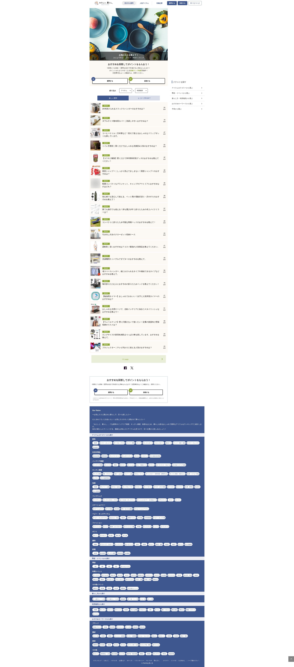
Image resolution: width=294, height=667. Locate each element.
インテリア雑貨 (98, 465)
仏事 (116, 588)
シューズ (156, 526)
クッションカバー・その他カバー (146, 500)
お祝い (111, 535)
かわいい (96, 654)
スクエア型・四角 (146, 645)
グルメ (151, 544)
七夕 (127, 575)
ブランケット (162, 500)
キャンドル (108, 465)
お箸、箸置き (189, 487)
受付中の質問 (128, 3)
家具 (96, 443)
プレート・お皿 (104, 487)
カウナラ (166, 660)
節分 (103, 579)
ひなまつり (110, 579)
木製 (103, 636)
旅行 (174, 544)
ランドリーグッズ (115, 456)
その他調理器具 (105, 478)
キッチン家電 (112, 553)
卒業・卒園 (148, 579)
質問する (172, 3)
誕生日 (96, 588)
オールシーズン (125, 566)
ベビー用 (143, 599)
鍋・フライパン (108, 474)
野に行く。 (157, 660)
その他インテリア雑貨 (179, 465)
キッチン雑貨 (97, 474)
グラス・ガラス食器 (160, 487)
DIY (138, 544)
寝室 (96, 610)
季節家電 (120, 553)
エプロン (96, 478)
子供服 (140, 518)
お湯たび (122, 660)
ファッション (97, 526)
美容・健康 (159, 544)
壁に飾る (174, 610)
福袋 (196, 575)
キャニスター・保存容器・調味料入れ (157, 474)
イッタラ (128, 627)
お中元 (134, 575)
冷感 (176, 636)
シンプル (122, 654)
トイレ (158, 610)
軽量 (109, 645)
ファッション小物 (129, 526)
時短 (164, 654)
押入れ (182, 610)
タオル (137, 456)
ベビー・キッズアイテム (100, 518)
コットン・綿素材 (120, 636)
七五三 (157, 575)
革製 (169, 636)
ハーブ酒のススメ (193, 660)
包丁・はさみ (118, 474)
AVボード (168, 443)
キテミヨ (129, 660)
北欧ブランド (97, 627)
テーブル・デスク (119, 443)
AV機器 (128, 553)
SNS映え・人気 (105, 654)
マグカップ (139, 487)
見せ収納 (114, 654)
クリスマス (172, 575)
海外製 (136, 627)
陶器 (110, 636)
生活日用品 (97, 456)
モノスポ (149, 660)
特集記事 (160, 3)
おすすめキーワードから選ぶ (182, 103)
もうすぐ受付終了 (144, 98)
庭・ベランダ (166, 610)
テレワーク (157, 654)
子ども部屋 (134, 610)
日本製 (113, 627)
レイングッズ (165, 526)
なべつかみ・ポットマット (127, 500)
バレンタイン (120, 579)
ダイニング (118, 610)
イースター (97, 575)
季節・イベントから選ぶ (180, 93)
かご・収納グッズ (142, 465)
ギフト (96, 535)
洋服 (139, 526)
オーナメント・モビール (164, 465)
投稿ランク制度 (135, 70)
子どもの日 (105, 575)
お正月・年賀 (188, 575)
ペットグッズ (147, 526)
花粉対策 (171, 654)
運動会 (123, 588)
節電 (149, 654)
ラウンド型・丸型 (133, 645)
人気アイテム (144, 3)
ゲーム (181, 544)
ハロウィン (149, 575)
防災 (142, 654)
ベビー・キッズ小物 (159, 518)
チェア (139, 443)
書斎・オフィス (191, 610)
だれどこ (106, 660)
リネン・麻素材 (131, 636)
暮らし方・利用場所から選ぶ (182, 98)
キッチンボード (148, 443)
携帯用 (96, 645)
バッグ (106, 526)
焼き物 (143, 627)
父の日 (120, 575)
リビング (110, 610)
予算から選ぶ (176, 109)
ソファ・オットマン (106, 443)
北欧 (106, 627)
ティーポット (148, 487)
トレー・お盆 (128, 474)
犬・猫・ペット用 (133, 599)
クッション (131, 465)
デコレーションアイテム (142, 509)
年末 (179, 575)
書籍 (144, 544)
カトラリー (180, 487)
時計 (116, 465)
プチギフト (103, 535)
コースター (171, 487)
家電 (96, 553)
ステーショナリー (99, 509)
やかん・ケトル (139, 474)
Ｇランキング (97, 660)
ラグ (171, 500)
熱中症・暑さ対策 (132, 654)
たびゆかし (181, 660)
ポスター (123, 465)
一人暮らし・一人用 (99, 599)
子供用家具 (148, 518)
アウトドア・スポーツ (106, 544)
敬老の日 (141, 575)
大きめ (116, 645)
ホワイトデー (130, 579)
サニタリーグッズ (127, 456)
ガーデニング (129, 544)
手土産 (125, 535)
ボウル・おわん (116, 487)
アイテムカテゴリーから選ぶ (182, 88)
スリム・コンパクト (144, 636)
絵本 (123, 518)
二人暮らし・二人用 (113, 599)
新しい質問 (113, 98)
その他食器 (97, 491)
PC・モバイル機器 (127, 509)
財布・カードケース (116, 526)
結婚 (103, 588)
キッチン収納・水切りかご (177, 474)
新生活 (156, 579)
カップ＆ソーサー (128, 487)
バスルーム (143, 610)
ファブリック (97, 500)
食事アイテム (132, 518)
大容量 (103, 645)
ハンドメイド (119, 544)
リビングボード (159, 443)
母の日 (113, 575)
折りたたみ (156, 645)
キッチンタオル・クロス (110, 500)
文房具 (117, 509)
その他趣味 (189, 544)
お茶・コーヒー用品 (193, 474)
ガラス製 (96, 636)
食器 (96, 487)
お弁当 (198, 487)
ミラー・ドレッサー (193, 443)
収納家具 (96, 447)
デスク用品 (109, 509)
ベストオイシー (139, 660)
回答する (182, 3)
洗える (155, 636)
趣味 (96, 544)
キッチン (103, 610)
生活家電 (103, 553)
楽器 (167, 544)
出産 (109, 588)
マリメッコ (120, 627)
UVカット (162, 636)
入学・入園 (139, 579)
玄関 (126, 610)
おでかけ (96, 614)
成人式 (96, 579)
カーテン (178, 500)
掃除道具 (104, 456)
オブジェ (151, 465)
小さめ (123, 645)
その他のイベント (133, 588)
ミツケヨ (173, 660)
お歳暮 (164, 575)
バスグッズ (145, 456)
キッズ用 (150, 599)
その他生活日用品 (155, 456)
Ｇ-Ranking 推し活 (147, 663)
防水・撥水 (184, 636)
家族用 (123, 599)
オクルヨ (114, 660)
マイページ (196, 3)
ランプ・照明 (130, 443)
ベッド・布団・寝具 (179, 443)
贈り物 (118, 535)
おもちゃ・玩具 (114, 518)
